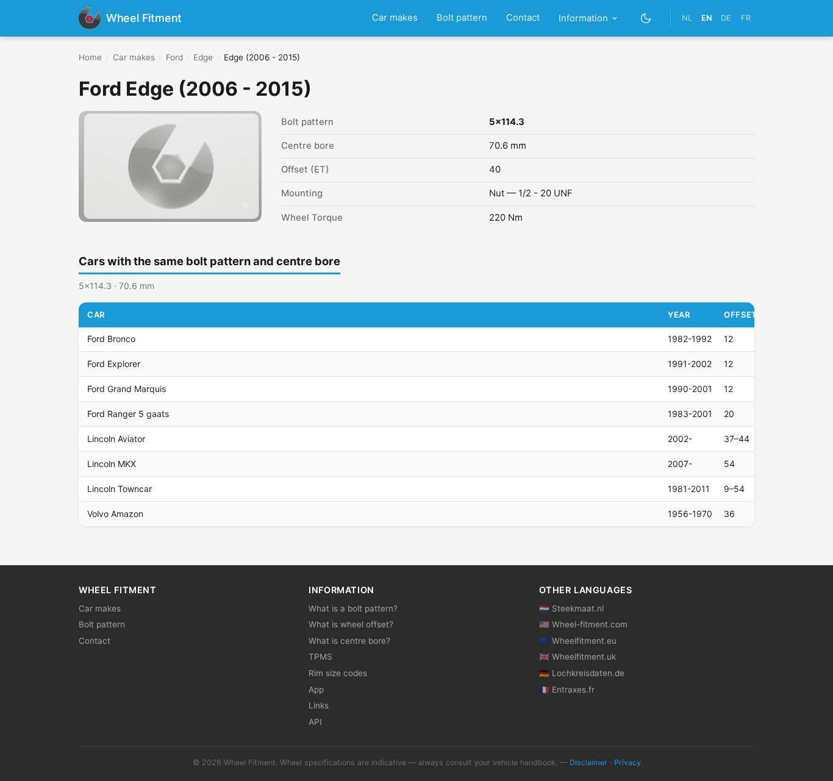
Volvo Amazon (115, 513)
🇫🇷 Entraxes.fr (567, 689)
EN (706, 18)
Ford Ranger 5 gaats (128, 413)
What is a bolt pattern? (353, 608)
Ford (174, 57)
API (315, 722)
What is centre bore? (349, 641)
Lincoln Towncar (119, 488)
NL (687, 18)
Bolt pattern (462, 17)
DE (726, 18)
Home (90, 57)
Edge (203, 57)
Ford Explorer (113, 363)
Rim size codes (338, 673)
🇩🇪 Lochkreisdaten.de (581, 673)
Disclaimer (588, 762)
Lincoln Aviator (116, 438)
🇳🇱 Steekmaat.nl (571, 608)
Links (319, 705)
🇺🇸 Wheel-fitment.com (583, 624)
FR (746, 18)
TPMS (320, 657)
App (316, 689)
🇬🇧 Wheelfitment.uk (577, 657)
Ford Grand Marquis (126, 388)
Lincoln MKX (111, 463)
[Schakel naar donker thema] (646, 18)
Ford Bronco (111, 338)
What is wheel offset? (351, 624)
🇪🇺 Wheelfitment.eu (578, 641)
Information (583, 18)
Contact (523, 17)
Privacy (627, 762)
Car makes (395, 17)
